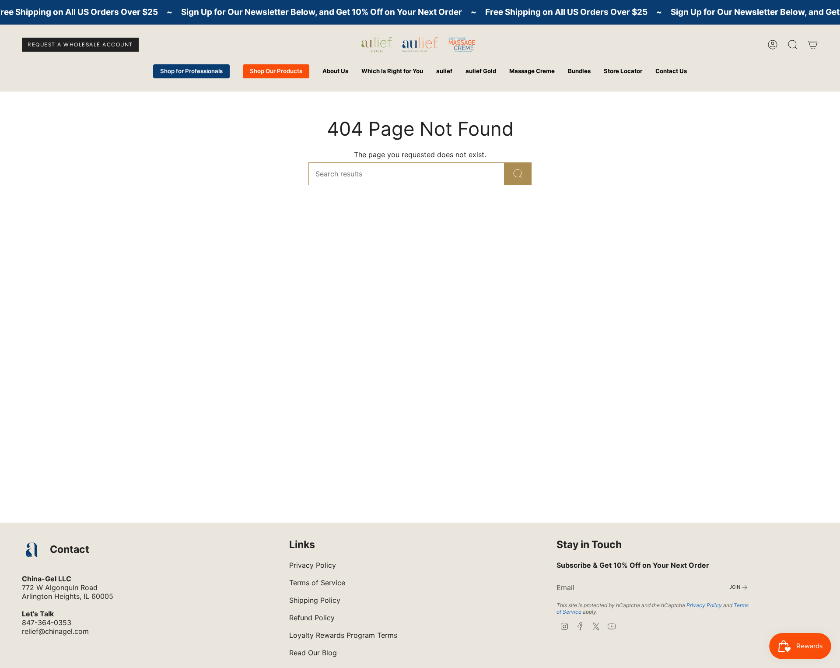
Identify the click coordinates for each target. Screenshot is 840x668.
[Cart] (813, 44)
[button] (335, 71)
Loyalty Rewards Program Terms (343, 635)
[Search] (518, 173)
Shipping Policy (314, 600)
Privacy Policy (312, 565)
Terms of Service (317, 582)
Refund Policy (312, 617)
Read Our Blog (313, 652)
